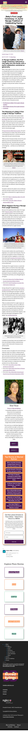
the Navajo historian (12, 315)
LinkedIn (5, 691)
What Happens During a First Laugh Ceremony (13, 106)
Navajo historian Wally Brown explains (12, 130)
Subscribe (14, 541)
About (13, 443)
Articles (10, 727)
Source (22, 50)
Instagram (5, 689)
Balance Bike (9, 550)
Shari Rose (13, 57)
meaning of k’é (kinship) (16, 258)
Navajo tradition (9, 211)
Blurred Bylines (10, 725)
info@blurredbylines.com (8, 685)
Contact (13, 450)
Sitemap (4, 693)
